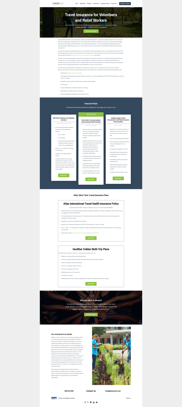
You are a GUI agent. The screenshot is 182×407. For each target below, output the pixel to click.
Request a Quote (125, 3)
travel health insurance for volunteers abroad (82, 55)
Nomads (89, 3)
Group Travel (96, 3)
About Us (128, 398)
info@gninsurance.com (113, 391)
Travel (76, 3)
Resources (114, 3)
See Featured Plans (91, 31)
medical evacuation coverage (74, 73)
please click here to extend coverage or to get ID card (85, 233)
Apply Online (63, 175)
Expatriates (82, 3)
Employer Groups (105, 3)
